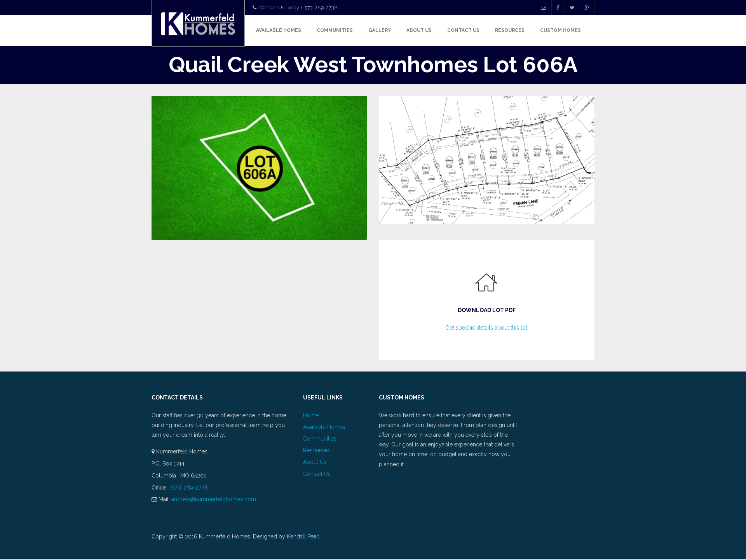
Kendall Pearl (303, 536)
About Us (419, 30)
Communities (335, 30)
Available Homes (278, 30)
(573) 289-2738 (189, 487)
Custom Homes (560, 30)
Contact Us (463, 30)
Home (311, 415)
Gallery (379, 30)
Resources (510, 30)
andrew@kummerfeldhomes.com (213, 499)
